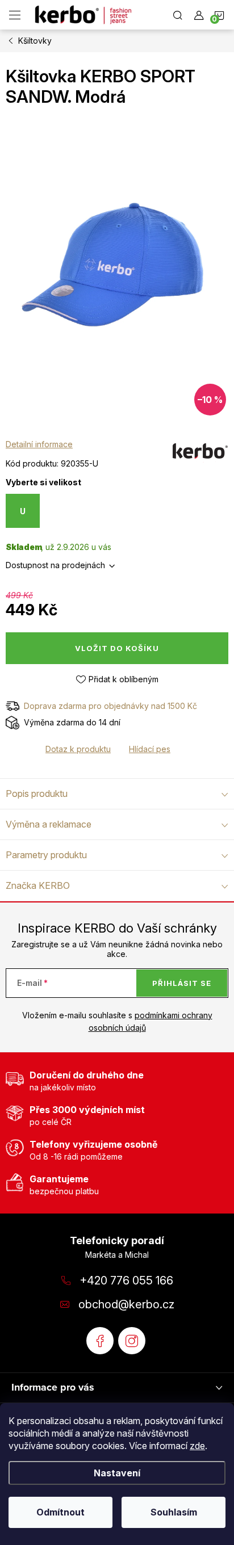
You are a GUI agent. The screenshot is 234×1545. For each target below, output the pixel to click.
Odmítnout (60, 1512)
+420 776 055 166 (126, 1280)
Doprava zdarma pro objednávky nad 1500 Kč (110, 706)
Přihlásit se (181, 983)
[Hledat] (178, 15)
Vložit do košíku (117, 648)
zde (197, 1445)
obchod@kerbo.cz (126, 1304)
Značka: (200, 455)
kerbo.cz (131, 1340)
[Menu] (15, 15)
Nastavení (117, 1473)
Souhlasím (174, 1512)
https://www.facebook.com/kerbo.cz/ (100, 1340)
